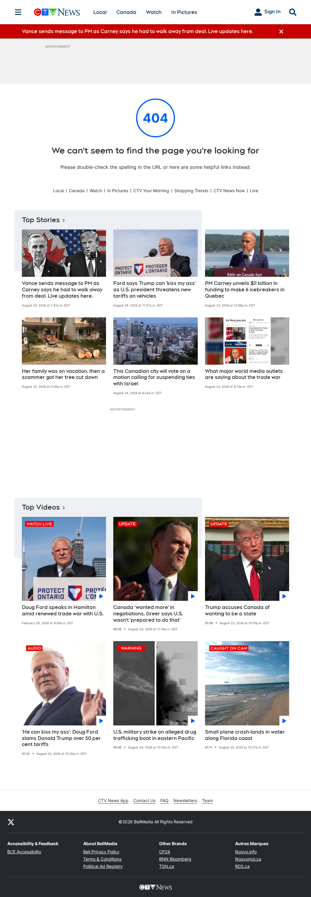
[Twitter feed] (11, 821)
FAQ (164, 800)
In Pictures (184, 12)
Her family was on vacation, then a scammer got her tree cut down (63, 374)
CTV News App (113, 800)
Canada (126, 12)
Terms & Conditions (102, 859)
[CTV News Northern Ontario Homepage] (57, 12)
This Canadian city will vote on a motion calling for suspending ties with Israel (154, 377)
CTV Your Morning (151, 190)
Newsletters (185, 800)
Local (100, 12)
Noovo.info (246, 851)
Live (254, 190)
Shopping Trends (191, 190)
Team (207, 800)
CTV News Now (229, 190)
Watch (154, 12)
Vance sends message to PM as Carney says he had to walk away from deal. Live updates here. (62, 289)
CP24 (164, 851)
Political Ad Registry (103, 866)
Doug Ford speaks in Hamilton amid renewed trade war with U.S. (63, 610)
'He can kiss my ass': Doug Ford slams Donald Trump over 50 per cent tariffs (61, 738)
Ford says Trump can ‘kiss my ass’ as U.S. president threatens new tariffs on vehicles (154, 289)
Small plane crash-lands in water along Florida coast (245, 735)
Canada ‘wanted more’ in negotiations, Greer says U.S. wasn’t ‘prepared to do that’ (148, 613)
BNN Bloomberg (175, 859)
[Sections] (18, 12)
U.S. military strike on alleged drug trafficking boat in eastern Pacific (154, 735)
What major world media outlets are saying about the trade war (244, 374)
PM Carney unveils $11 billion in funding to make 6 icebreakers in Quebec (245, 289)
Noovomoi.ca (248, 859)
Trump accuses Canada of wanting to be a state (237, 610)
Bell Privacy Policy (101, 851)
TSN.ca (166, 866)
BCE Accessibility (24, 851)
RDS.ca (242, 866)
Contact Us (144, 800)
